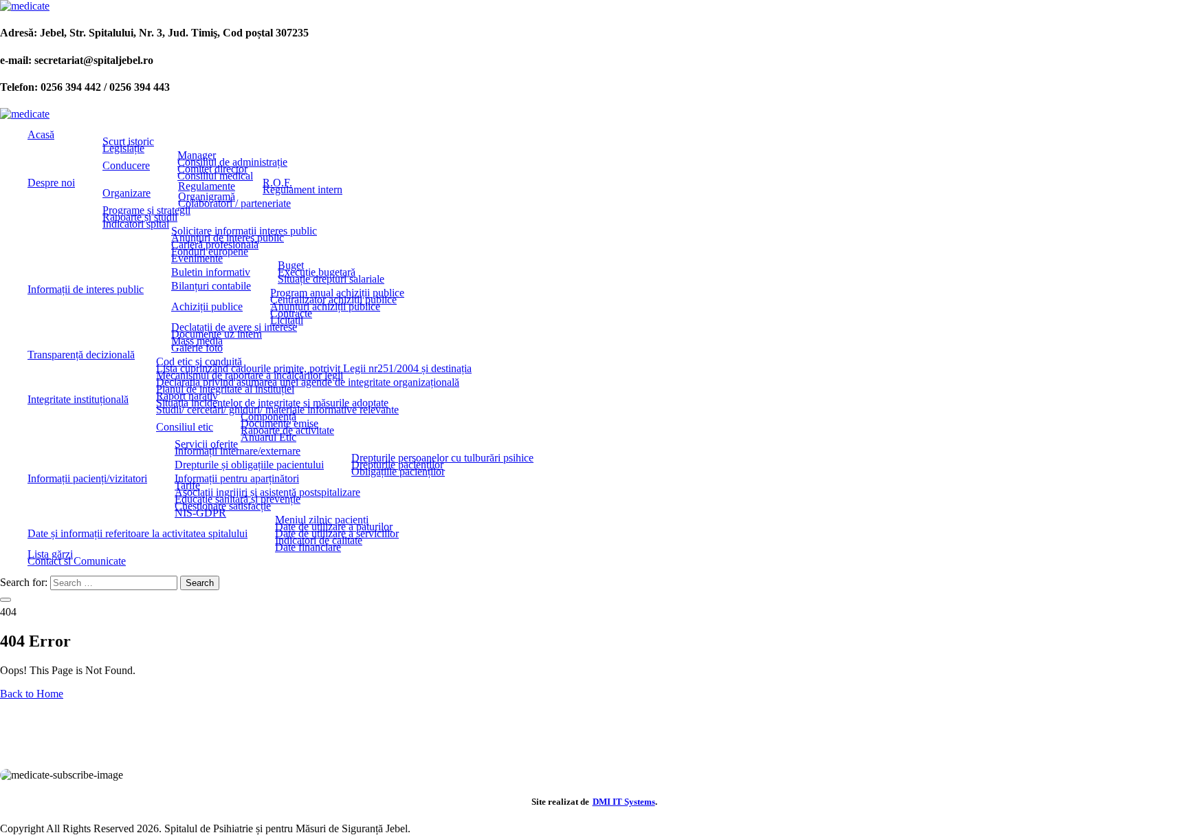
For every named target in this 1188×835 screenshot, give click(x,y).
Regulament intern (302, 189)
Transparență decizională (81, 354)
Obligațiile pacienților (398, 471)
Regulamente (206, 186)
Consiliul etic (184, 427)
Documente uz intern (216, 334)
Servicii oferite (206, 444)
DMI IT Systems (624, 801)
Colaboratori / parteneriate (234, 203)
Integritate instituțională (78, 399)
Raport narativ (187, 396)
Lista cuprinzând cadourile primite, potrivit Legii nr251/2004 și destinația (314, 368)
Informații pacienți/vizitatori (87, 478)
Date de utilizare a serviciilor (337, 533)
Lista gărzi (50, 554)
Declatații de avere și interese (234, 327)
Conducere (126, 165)
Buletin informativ (210, 272)
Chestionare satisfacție (223, 506)
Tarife (187, 485)
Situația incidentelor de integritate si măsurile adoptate (272, 403)
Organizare (126, 193)
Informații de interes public (86, 289)
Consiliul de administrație (232, 162)
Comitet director (212, 169)
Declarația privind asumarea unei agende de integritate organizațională (307, 382)
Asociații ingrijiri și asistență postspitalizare (267, 492)
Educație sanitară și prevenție (237, 499)
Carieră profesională (214, 244)
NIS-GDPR (200, 513)
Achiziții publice (207, 306)
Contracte (291, 313)
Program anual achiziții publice (337, 293)
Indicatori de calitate (318, 540)
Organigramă (206, 196)
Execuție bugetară (316, 272)
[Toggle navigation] (5, 600)
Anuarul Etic (268, 437)
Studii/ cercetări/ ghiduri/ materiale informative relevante (277, 409)
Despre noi (51, 183)
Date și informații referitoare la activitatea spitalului (138, 533)
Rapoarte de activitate (287, 430)
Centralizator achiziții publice (333, 299)
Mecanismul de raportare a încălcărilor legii (249, 375)
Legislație (123, 148)
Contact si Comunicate (77, 561)
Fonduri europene (209, 251)
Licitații (286, 320)
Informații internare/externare (237, 451)
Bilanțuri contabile (211, 286)
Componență (268, 416)
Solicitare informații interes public (244, 231)
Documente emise (279, 423)
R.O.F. (277, 183)
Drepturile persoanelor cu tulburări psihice (442, 458)
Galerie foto (197, 348)
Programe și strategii (146, 210)
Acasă (41, 134)
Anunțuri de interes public (227, 238)
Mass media (197, 341)
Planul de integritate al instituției (225, 389)
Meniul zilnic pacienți (321, 520)
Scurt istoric (128, 141)
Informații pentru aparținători (237, 478)
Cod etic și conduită (199, 361)
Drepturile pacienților (397, 465)
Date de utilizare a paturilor (334, 526)
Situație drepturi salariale (331, 279)
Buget (291, 265)
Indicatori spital (135, 224)
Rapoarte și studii (139, 217)
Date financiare (308, 547)
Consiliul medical (215, 176)
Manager (196, 155)
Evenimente (197, 258)
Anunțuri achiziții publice (325, 306)
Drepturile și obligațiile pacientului (249, 465)
